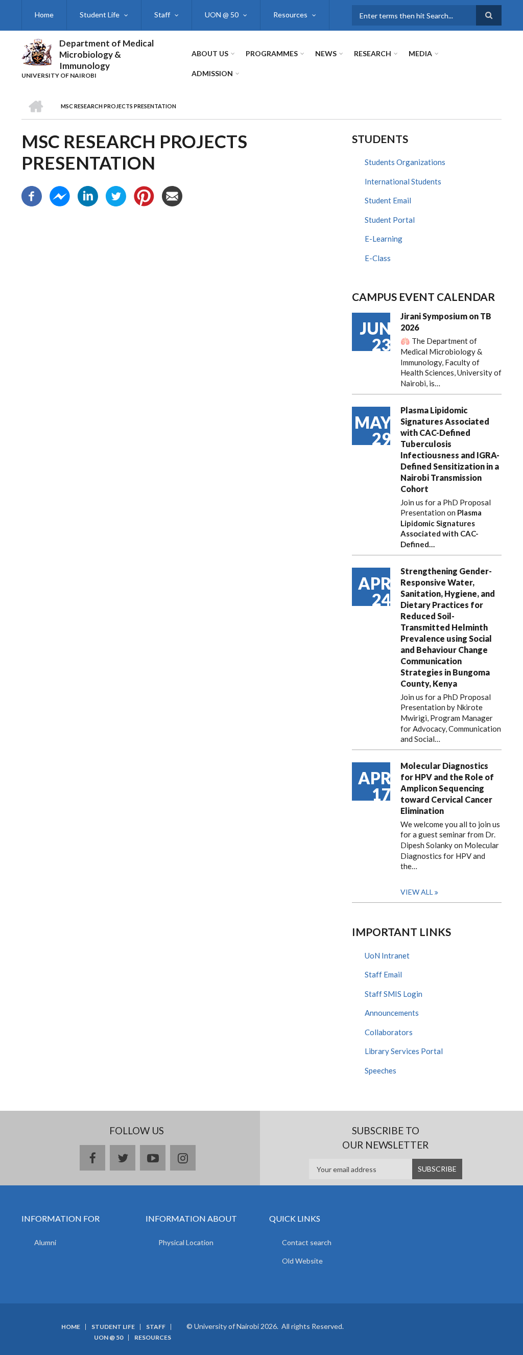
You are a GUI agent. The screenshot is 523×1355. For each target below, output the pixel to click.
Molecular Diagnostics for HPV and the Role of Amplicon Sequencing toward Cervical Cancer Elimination (447, 788)
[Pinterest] (144, 195)
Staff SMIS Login (393, 993)
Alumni (45, 1242)
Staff (162, 14)
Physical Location (185, 1242)
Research (372, 53)
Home (44, 14)
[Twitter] (116, 195)
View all (416, 891)
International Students (403, 181)
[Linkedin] (88, 195)
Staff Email (383, 974)
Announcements (392, 1012)
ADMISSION (212, 73)
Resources (290, 14)
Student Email (388, 200)
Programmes (272, 53)
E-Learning (383, 238)
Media (420, 53)
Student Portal (390, 219)
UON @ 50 (222, 14)
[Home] (36, 50)
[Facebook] (31, 195)
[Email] (172, 195)
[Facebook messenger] (60, 195)
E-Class (378, 258)
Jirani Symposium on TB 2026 (445, 321)
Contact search (306, 1242)
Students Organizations (405, 162)
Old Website (302, 1260)
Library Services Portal (404, 1051)
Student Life (100, 14)
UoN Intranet (387, 955)
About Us (210, 53)
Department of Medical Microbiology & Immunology (106, 54)
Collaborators (389, 1032)
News (326, 53)
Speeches (380, 1070)
